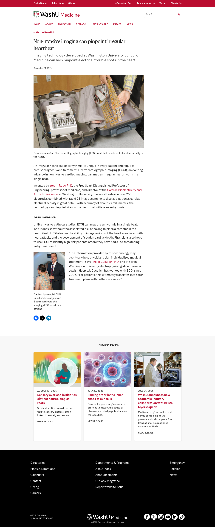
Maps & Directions (42, 469)
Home (37, 24)
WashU (162, 3)
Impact (117, 24)
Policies (175, 469)
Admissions (58, 3)
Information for (123, 3)
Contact (35, 481)
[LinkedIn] (175, 517)
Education (64, 24)
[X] (154, 517)
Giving (71, 3)
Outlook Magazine (107, 481)
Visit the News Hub (45, 32)
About (49, 24)
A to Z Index (103, 469)
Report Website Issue (109, 487)
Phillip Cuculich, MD (105, 262)
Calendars (37, 475)
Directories (176, 3)
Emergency (177, 463)
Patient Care (100, 24)
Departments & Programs (112, 463)
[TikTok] (182, 517)
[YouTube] (168, 517)
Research (82, 24)
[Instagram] (161, 517)
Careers (35, 493)
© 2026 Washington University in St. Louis (107, 522)
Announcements (145, 3)
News (130, 24)
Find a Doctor (41, 3)
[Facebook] (147, 517)
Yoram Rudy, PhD (61, 185)
